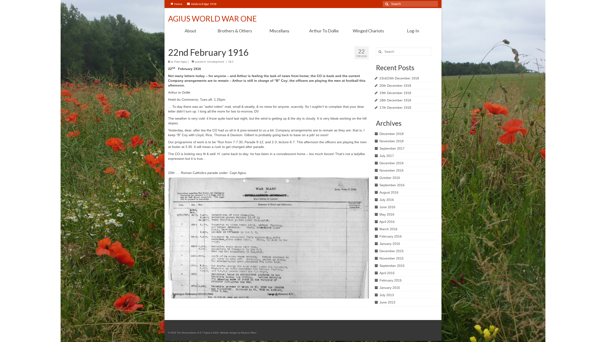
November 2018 (391, 141)
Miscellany (279, 30)
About (190, 30)
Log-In (413, 30)
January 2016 (389, 244)
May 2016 (386, 214)
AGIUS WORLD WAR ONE (212, 18)
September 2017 (392, 148)
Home (178, 4)
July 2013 (386, 295)
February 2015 (390, 280)
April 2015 (387, 273)
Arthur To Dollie (324, 30)
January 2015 (389, 288)
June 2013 (387, 302)
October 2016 (389, 178)
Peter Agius (180, 61)
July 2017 (386, 156)
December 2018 (391, 134)
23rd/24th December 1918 (399, 78)
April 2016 (387, 222)
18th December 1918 (395, 100)
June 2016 (387, 207)
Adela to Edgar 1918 (203, 4)
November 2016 (391, 170)
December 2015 (391, 251)
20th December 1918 (395, 85)
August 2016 (388, 192)
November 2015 (391, 258)
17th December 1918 (395, 107)
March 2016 (388, 229)
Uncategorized (215, 61)
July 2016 (386, 200)
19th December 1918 (395, 93)
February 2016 (390, 236)
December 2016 (391, 163)
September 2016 (392, 185)
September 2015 (392, 266)
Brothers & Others (235, 30)
